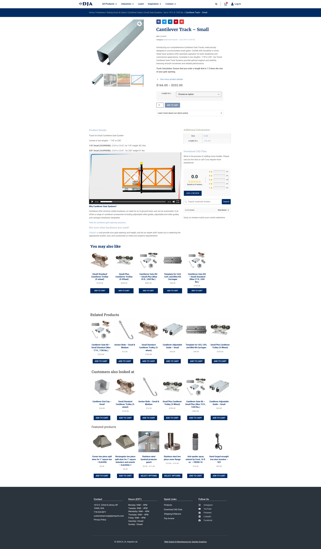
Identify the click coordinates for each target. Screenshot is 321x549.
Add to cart (172, 105)
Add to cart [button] (99, 291)
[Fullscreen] (178, 201)
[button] (139, 23)
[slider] (133, 201)
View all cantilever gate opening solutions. (107, 222)
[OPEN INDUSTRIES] (133, 4)
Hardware (100, 12)
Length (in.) (166, 93)
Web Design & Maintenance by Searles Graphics (185, 542)
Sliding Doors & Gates (116, 12)
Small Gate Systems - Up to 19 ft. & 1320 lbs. (164, 12)
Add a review (192, 193)
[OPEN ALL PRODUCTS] (116, 4)
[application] (135, 178)
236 (209, 141)
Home (91, 12)
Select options (149, 476)
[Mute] (174, 201)
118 (205, 141)
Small (206, 136)
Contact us (94, 232)
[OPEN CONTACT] (175, 4)
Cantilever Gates (135, 12)
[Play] (92, 201)
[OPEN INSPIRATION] (160, 4)
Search (226, 201)
